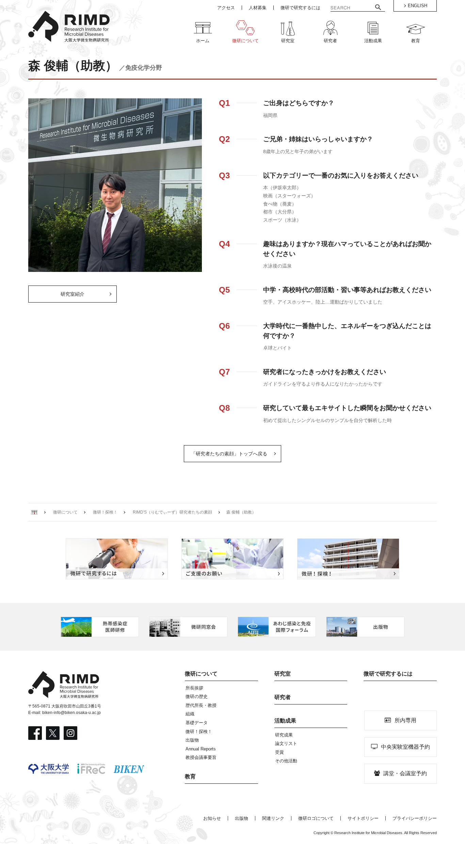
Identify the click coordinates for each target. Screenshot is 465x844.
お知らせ (212, 818)
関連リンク (273, 818)
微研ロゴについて (316, 818)
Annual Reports (201, 748)
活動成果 (285, 721)
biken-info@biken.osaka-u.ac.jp (71, 712)
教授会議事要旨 (201, 757)
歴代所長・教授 (201, 705)
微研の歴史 (197, 696)
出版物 (192, 740)
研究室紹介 (72, 294)
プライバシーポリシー (414, 818)
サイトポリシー (363, 818)
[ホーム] (34, 512)
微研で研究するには (388, 674)
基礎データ (197, 722)
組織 (190, 713)
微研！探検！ (199, 731)
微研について (201, 674)
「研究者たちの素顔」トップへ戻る (229, 453)
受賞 (279, 752)
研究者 (282, 697)
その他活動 (286, 760)
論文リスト (286, 743)
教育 (190, 776)
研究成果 (284, 734)
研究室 (282, 674)
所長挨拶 (194, 688)
